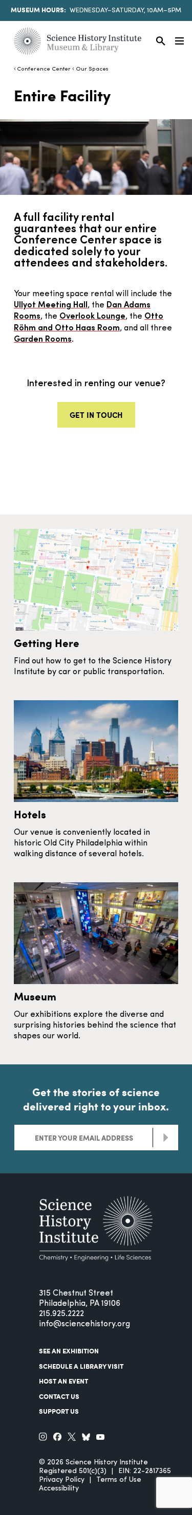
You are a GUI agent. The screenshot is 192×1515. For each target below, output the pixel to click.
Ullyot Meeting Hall (51, 305)
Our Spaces (92, 69)
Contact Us (59, 1396)
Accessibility (59, 1488)
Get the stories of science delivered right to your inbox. (96, 1099)
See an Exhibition (69, 1351)
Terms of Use (118, 1480)
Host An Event (63, 1381)
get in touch (96, 414)
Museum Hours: (38, 9)
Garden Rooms (43, 340)
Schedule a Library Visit (81, 1366)
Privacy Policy (61, 1480)
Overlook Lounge (92, 317)
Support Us (59, 1411)
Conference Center (44, 69)
